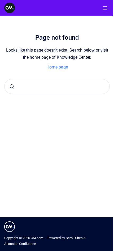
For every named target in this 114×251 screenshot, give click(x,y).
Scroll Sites (74, 238)
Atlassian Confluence (20, 244)
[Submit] (12, 86)
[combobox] (57, 86)
